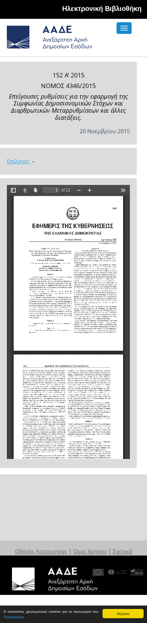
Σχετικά (122, 551)
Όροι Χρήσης (90, 551)
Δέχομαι (123, 613)
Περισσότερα (13, 616)
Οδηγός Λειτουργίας (41, 551)
